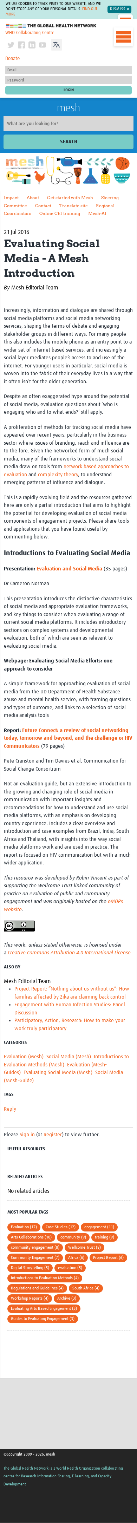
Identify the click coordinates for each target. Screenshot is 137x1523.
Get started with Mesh (70, 197)
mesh (68, 108)
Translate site (73, 205)
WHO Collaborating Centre (29, 33)
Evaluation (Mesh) (24, 1056)
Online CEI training (59, 213)
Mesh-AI (97, 213)
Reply (10, 1109)
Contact (43, 205)
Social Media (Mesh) (68, 1056)
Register (53, 1134)
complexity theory (58, 474)
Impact (11, 197)
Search (68, 141)
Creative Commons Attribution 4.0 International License (69, 952)
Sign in (27, 1134)
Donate (12, 58)
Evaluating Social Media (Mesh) (58, 1072)
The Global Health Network (51, 25)
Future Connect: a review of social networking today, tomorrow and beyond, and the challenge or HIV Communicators (68, 738)
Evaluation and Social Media (69, 568)
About (33, 197)
